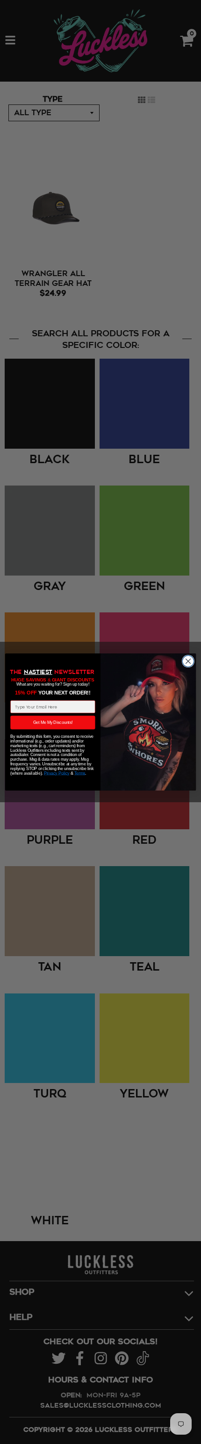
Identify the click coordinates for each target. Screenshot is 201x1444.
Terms (79, 773)
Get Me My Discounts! (52, 722)
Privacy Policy (57, 773)
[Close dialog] (188, 660)
